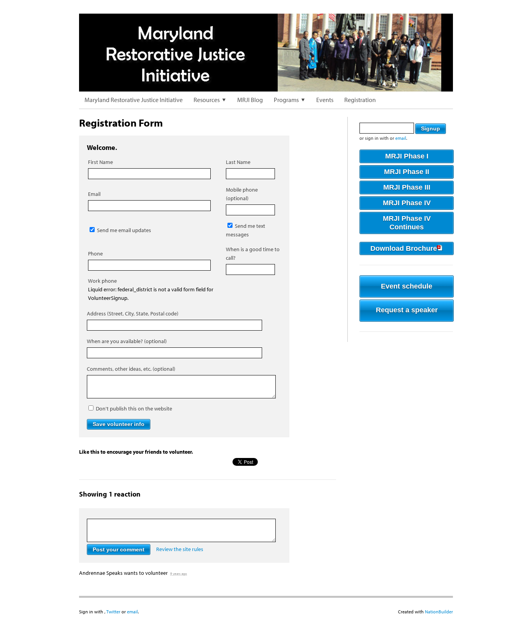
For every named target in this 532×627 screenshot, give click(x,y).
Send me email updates (123, 230)
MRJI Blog (250, 100)
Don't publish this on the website (133, 408)
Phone (95, 253)
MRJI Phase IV (407, 203)
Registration (360, 100)
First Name (100, 162)
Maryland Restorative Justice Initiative (134, 100)
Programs (286, 100)
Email (94, 193)
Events (324, 100)
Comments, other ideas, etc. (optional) (131, 368)
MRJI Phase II (406, 172)
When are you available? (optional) (127, 341)
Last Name (238, 162)
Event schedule (406, 286)
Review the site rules (179, 549)
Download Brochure (403, 248)
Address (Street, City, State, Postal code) (132, 313)
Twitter (113, 612)
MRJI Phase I (406, 156)
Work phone (102, 280)
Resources (207, 100)
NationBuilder (439, 612)
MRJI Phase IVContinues (407, 223)
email (400, 138)
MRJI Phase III (406, 187)
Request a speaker (407, 310)
